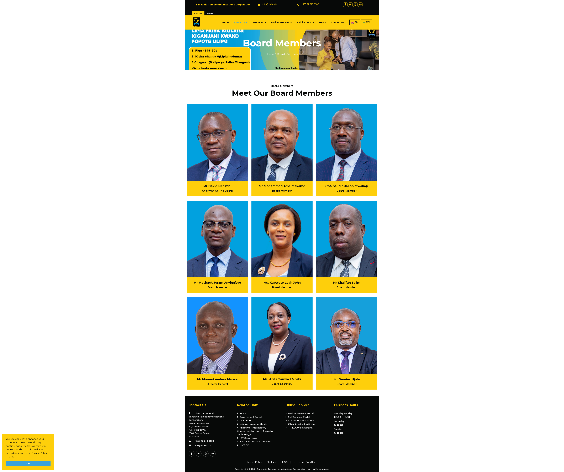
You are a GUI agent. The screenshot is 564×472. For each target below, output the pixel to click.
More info (10, 457)
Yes (28, 463)
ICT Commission (249, 438)
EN (356, 22)
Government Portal (251, 417)
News (322, 22)
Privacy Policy (254, 462)
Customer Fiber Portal (301, 420)
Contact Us (337, 22)
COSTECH (245, 420)
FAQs (285, 462)
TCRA (243, 413)
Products (257, 22)
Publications (304, 22)
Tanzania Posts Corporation (255, 441)
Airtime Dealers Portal (301, 413)
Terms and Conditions (305, 462)
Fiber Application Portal (301, 424)
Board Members (287, 54)
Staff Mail (272, 462)
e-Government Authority (253, 424)
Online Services (280, 22)
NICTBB (244, 445)
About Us (239, 22)
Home (225, 22)
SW (367, 22)
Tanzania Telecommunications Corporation (281, 469)
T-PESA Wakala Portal (300, 427)
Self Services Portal (299, 417)
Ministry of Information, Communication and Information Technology (255, 431)
